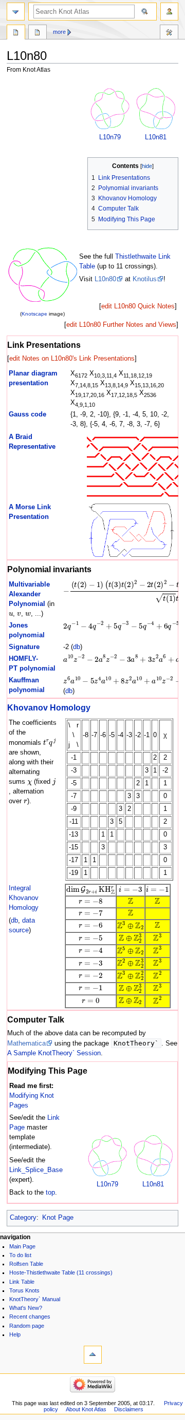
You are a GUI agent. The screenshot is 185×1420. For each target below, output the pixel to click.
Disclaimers (128, 1409)
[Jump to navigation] (16, 11)
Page (16, 33)
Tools (169, 33)
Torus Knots (24, 1290)
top (50, 1192)
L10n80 (105, 279)
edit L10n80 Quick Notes (138, 306)
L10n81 (155, 137)
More (59, 32)
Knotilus (145, 279)
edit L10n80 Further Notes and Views (121, 324)
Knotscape (34, 314)
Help (15, 1334)
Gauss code (27, 414)
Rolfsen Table (26, 1264)
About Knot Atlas (86, 1409)
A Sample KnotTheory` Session (54, 1053)
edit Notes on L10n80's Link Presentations (72, 358)
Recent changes (29, 1316)
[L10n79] (110, 108)
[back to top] (93, 1355)
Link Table (21, 1282)
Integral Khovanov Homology (24, 898)
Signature (24, 647)
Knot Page (57, 1217)
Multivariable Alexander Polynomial (29, 594)
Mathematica (26, 1043)
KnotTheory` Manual (34, 1299)
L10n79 (110, 137)
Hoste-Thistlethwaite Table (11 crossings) (61, 1272)
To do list (20, 1255)
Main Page (22, 1246)
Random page (26, 1326)
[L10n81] (155, 108)
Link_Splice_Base (36, 1170)
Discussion (37, 33)
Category (23, 1217)
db (76, 647)
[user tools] (169, 11)
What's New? (25, 1308)
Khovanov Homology (48, 707)
